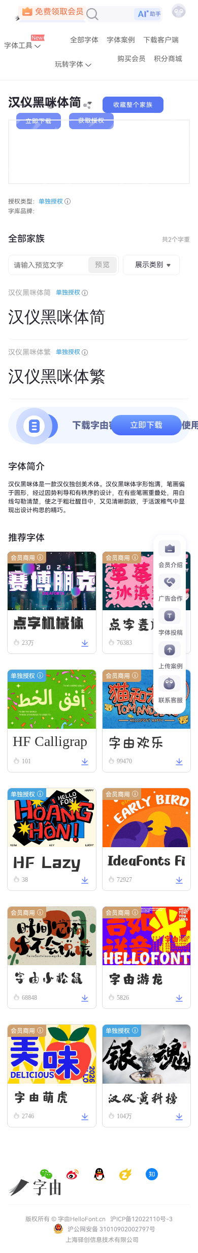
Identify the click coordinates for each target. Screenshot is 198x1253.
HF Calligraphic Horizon (50, 743)
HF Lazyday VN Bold (47, 860)
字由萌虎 (41, 1096)
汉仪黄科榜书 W (143, 1097)
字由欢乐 (136, 741)
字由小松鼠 (48, 978)
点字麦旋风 (143, 622)
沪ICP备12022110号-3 (141, 1218)
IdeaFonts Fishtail (146, 862)
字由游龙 (136, 978)
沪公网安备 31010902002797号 (110, 1229)
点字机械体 (48, 622)
